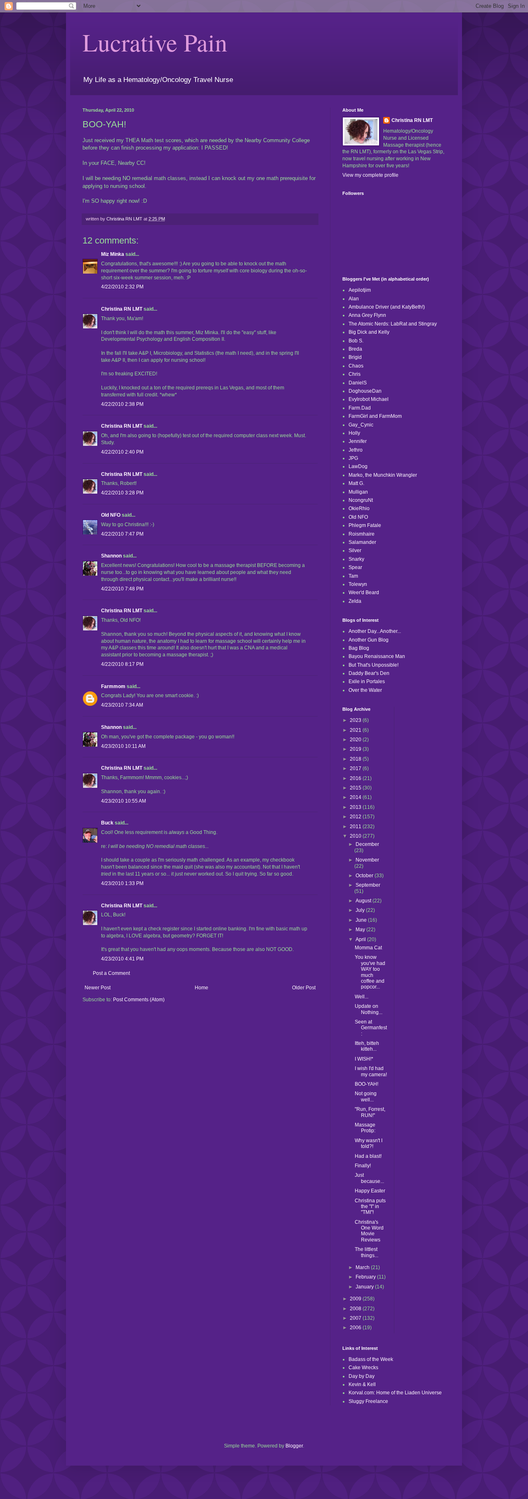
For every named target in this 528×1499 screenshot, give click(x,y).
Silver (355, 550)
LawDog (358, 466)
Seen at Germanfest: (371, 1028)
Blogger (294, 1446)
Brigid (355, 357)
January (365, 1287)
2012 (356, 817)
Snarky (356, 559)
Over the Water (365, 690)
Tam (353, 576)
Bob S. (356, 341)
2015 (356, 788)
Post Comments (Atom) (139, 999)
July (361, 910)
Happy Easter (370, 1191)
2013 (356, 807)
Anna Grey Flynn (367, 315)
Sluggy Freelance (368, 1401)
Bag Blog (359, 648)
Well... (361, 997)
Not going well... (366, 1096)
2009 (356, 1299)
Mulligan (358, 492)
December (367, 844)
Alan (354, 299)
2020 (356, 739)
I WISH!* (364, 1059)
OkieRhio (359, 508)
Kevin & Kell (362, 1384)
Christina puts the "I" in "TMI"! (370, 1207)
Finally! (363, 1166)
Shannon (111, 556)
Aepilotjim (360, 290)
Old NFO (110, 515)
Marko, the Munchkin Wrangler (383, 475)
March (363, 1267)
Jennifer (358, 441)
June (362, 920)
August (364, 901)
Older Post (304, 988)
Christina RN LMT (121, 309)
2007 (356, 1318)
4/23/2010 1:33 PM (122, 883)
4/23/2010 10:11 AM (123, 746)
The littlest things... (366, 1252)
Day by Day (362, 1376)
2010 (356, 836)
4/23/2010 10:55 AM (123, 801)
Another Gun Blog (369, 640)
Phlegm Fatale (365, 525)
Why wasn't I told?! (368, 1143)
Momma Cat (368, 948)
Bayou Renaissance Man (377, 656)
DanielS (358, 383)
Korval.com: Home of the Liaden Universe (395, 1393)
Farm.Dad (360, 408)
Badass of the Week (371, 1359)
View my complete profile (370, 175)
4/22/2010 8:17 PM (122, 664)
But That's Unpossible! (373, 665)
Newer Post (98, 988)
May (361, 929)
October (365, 875)
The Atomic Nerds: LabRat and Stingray (393, 324)
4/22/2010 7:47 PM (122, 534)
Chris (355, 374)
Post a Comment (111, 973)
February (366, 1277)
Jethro (356, 450)
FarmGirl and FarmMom (375, 416)
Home (201, 988)
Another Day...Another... (375, 631)
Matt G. (356, 483)
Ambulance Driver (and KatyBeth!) (387, 307)
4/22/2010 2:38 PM (122, 404)
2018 (356, 759)
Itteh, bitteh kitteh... (367, 1046)
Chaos (356, 366)
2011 (356, 826)
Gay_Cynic (361, 425)
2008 (356, 1309)
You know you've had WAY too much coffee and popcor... (370, 972)
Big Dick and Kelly (369, 332)
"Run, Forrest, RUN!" (370, 1112)
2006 (356, 1327)
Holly (354, 433)
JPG (353, 458)
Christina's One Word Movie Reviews (369, 1231)
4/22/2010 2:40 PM (122, 452)
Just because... (369, 1178)
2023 (356, 720)
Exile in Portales (367, 681)
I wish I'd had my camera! (371, 1071)
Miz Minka (112, 254)
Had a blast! (368, 1156)
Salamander (362, 542)
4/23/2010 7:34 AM (122, 705)
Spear (355, 567)
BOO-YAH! (366, 1084)
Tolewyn (358, 584)
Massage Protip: (365, 1128)
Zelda (355, 601)
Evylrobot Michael (369, 399)
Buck (107, 823)
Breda (355, 349)
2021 (356, 730)
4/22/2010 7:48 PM (122, 589)
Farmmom (113, 686)
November (367, 860)
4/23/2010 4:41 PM (122, 959)
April (361, 939)
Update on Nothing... (368, 1009)
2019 (356, 749)
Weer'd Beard (364, 592)
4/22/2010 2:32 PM (122, 287)
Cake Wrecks (363, 1367)
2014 (356, 797)
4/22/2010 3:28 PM (122, 493)
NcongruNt (361, 500)
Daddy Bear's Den (369, 673)
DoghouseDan (365, 391)
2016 (356, 778)
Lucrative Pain (154, 42)
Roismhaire (362, 534)
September (368, 885)
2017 (356, 768)
